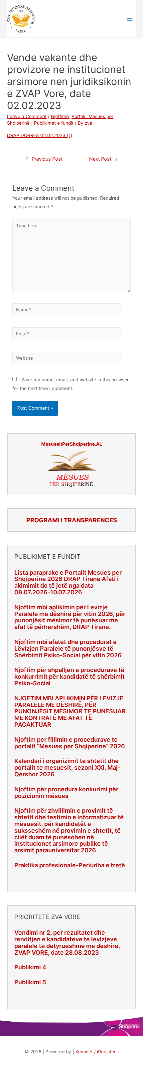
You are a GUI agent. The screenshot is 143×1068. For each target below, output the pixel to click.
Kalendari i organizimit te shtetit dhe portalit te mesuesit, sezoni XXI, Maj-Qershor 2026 (67, 767)
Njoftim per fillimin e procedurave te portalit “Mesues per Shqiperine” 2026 (69, 743)
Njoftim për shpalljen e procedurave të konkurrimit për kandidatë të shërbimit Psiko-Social (69, 676)
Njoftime (60, 116)
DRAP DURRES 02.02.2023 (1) (39, 135)
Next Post (103, 159)
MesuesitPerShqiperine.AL (71, 444)
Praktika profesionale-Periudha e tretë (69, 865)
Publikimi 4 (30, 967)
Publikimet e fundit (53, 123)
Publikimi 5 (30, 982)
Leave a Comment (27, 116)
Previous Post (44, 159)
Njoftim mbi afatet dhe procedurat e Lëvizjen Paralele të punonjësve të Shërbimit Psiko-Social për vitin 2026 (68, 648)
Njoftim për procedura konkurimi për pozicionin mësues (66, 792)
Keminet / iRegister (95, 1051)
